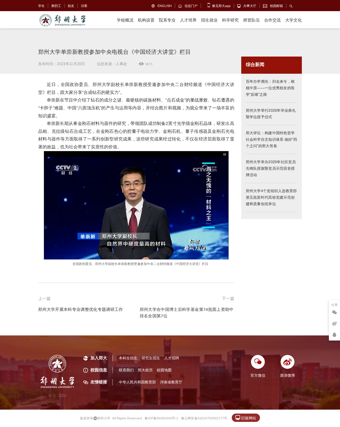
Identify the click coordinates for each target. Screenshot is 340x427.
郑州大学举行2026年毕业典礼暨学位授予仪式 (271, 113)
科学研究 (230, 20)
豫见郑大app (221, 6)
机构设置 (146, 20)
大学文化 (293, 20)
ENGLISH (161, 6)
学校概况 (125, 20)
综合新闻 (255, 64)
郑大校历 (145, 370)
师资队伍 (251, 20)
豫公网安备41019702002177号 (204, 418)
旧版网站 (245, 417)
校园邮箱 (273, 6)
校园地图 (164, 370)
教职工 (56, 6)
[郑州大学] (62, 20)
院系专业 (167, 20)
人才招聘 (171, 358)
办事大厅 (246, 6)
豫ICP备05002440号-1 (161, 418)
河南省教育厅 (171, 382)
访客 (84, 6)
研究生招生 (151, 358)
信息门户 (188, 6)
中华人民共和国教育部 (137, 382)
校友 (71, 6)
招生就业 (209, 20)
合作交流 (272, 20)
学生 (41, 6)
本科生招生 (128, 358)
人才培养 (188, 20)
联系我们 (126, 370)
